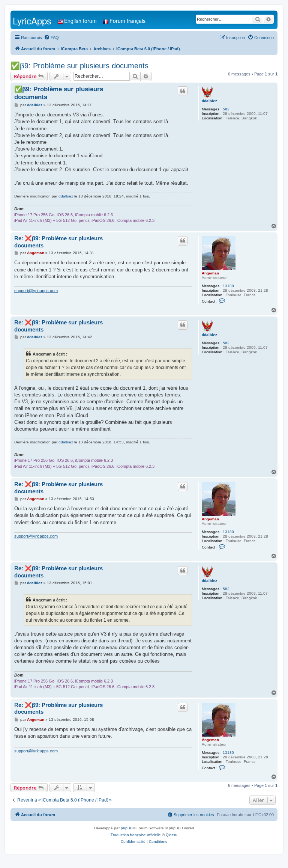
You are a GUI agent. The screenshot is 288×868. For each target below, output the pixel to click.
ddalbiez (209, 101)
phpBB (127, 828)
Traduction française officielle (136, 835)
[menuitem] (51, 37)
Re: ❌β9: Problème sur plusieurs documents (58, 242)
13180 (228, 286)
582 (226, 109)
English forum (80, 20)
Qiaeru (171, 835)
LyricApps (32, 20)
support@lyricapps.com (36, 290)
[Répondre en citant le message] (183, 90)
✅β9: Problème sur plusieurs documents (79, 66)
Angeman (210, 273)
